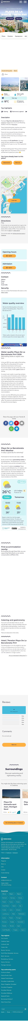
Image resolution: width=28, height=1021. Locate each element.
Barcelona (19, 8)
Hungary (15, 930)
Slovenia (12, 926)
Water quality (4, 292)
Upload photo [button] (6, 162)
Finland (4, 902)
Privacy (8, 1012)
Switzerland (20, 922)
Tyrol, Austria (4, 938)
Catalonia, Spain (5, 941)
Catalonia (13, 8)
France (11, 902)
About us (3, 864)
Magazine (3, 861)
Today (7, 497)
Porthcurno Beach (5, 972)
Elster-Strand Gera (6, 1002)
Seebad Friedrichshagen (7, 978)
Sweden (12, 922)
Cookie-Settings (5, 872)
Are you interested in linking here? (17, 655)
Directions (10, 36)
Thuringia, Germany (6, 965)
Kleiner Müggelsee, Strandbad (8, 984)
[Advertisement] (14, 54)
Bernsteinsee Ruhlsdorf (7, 999)
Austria (4, 918)
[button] (20, 2)
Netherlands (21, 914)
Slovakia (4, 926)
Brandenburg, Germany (7, 959)
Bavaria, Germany (5, 950)
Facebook (8, 852)
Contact (3, 869)
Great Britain (5, 906)
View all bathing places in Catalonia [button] (14, 822)
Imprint (2, 1012)
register (10, 255)
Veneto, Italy (4, 947)
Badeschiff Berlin (5, 996)
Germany (12, 898)
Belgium (11, 894)
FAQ (2, 867)
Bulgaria (19, 894)
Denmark (4, 898)
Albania (4, 894)
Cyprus (23, 930)
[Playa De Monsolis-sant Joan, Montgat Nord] (11, 793)
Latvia (10, 910)
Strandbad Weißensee (6, 993)
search (10, 230)
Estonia (20, 898)
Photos (3, 36)
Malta (13, 914)
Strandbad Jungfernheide (7, 981)
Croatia (4, 910)
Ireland (14, 906)
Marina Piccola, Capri (6, 975)
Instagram (15, 852)
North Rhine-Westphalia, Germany (9, 953)
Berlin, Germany (5, 956)
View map (18, 18)
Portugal (18, 918)
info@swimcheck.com (6, 880)
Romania (4, 922)
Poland (11, 918)
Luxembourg (5, 914)
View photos (10, 18)
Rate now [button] (17, 162)
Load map (14, 200)
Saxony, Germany (5, 962)
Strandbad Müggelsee (6, 987)
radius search (16, 230)
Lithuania (18, 910)
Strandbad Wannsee (6, 990)
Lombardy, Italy (5, 944)
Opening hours (18, 36)
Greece (18, 902)
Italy (20, 906)
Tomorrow (19, 497)
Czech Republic (6, 930)
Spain (7, 8)
